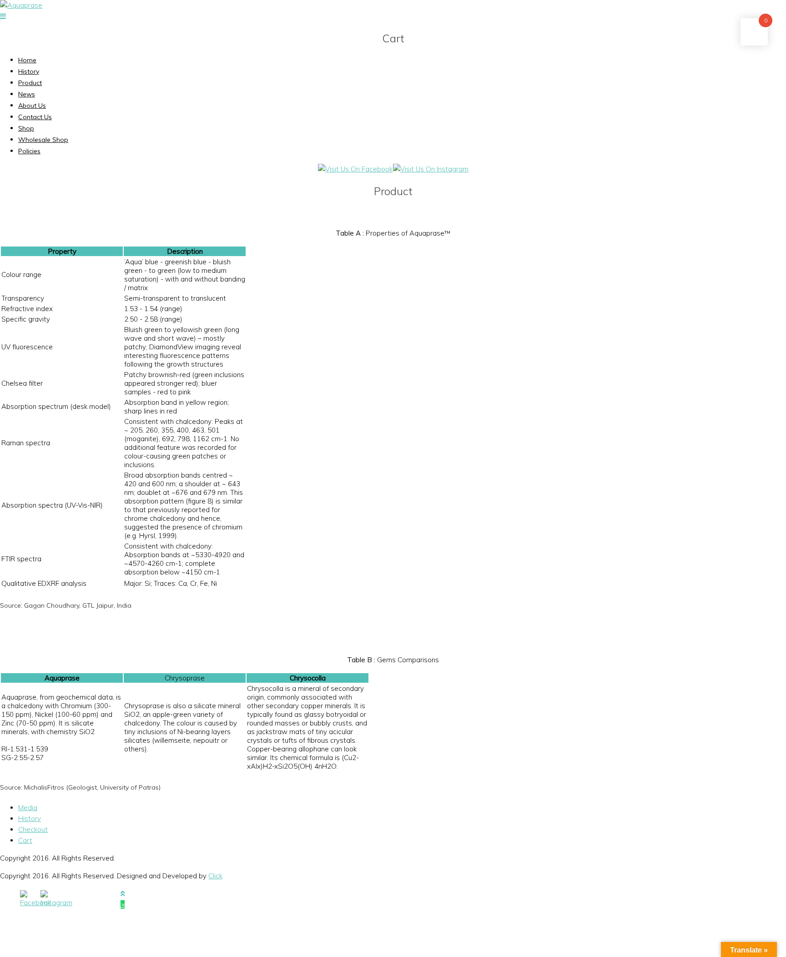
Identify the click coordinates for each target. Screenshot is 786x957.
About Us (32, 105)
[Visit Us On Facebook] (355, 169)
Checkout (33, 829)
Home (27, 60)
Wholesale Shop (43, 140)
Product (30, 83)
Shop (26, 128)
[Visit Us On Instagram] (431, 169)
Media (27, 807)
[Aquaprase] (21, 5)
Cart (25, 840)
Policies (29, 151)
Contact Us (35, 117)
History (28, 71)
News (26, 94)
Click (215, 875)
